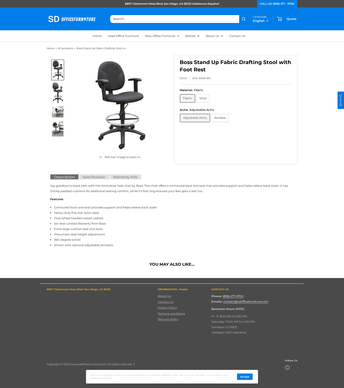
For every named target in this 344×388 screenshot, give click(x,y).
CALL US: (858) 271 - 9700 (277, 3)
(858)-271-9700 (233, 296)
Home (97, 36)
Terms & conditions (171, 313)
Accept (244, 376)
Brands (190, 36)
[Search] (243, 19)
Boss (183, 78)
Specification (94, 177)
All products (65, 48)
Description (64, 177)
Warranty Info (125, 177)
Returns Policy (168, 319)
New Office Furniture (160, 36)
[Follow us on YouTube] (287, 367)
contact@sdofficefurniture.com (245, 301)
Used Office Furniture (123, 36)
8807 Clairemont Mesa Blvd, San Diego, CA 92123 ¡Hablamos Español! (172, 3)
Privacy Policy (167, 307)
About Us (212, 36)
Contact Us (237, 36)
